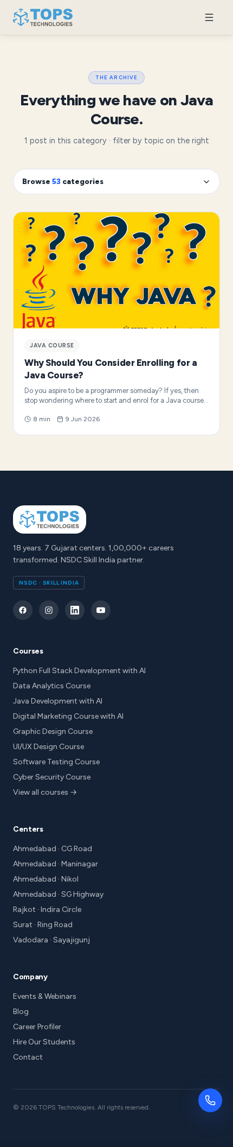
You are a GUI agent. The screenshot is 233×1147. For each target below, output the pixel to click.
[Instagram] (49, 610)
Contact (28, 1057)
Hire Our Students (44, 1042)
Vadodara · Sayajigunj (51, 940)
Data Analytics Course (51, 685)
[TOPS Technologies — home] (43, 17)
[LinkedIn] (75, 610)
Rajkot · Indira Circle (47, 909)
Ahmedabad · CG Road (52, 848)
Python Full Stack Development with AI (79, 670)
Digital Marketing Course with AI (68, 716)
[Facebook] (23, 610)
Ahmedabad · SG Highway (58, 894)
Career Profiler (37, 1026)
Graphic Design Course (53, 731)
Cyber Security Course (51, 777)
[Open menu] (209, 17)
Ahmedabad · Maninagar (55, 864)
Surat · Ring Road (43, 924)
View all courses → (45, 792)
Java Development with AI (57, 701)
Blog (21, 1011)
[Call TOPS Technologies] (210, 1100)
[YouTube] (101, 610)
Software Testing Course (56, 761)
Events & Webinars (44, 996)
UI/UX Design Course (48, 746)
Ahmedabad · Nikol (46, 879)
